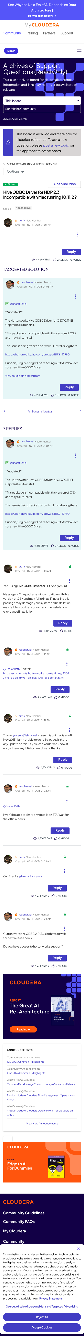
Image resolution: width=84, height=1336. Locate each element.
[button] (77, 232)
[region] (42, 1289)
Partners (49, 33)
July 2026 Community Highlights (25, 1061)
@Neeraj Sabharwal (25, 735)
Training (32, 33)
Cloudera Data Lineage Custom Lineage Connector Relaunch (42, 1084)
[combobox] (42, 109)
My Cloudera (14, 1230)
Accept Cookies (42, 1327)
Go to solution (65, 184)
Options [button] (13, 171)
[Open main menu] (79, 51)
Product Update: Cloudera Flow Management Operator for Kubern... (41, 1097)
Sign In (11, 50)
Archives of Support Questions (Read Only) (32, 163)
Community (12, 33)
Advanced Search (15, 119)
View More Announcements (42, 1123)
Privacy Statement (50, 1298)
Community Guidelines (23, 1212)
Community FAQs (19, 1221)
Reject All (42, 1317)
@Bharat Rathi (18, 303)
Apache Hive (23, 207)
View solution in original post (22, 375)
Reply (71, 251)
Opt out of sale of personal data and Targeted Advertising (42, 1306)
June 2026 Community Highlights (26, 1073)
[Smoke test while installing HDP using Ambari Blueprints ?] (4, 411)
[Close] (78, 1248)
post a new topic (56, 145)
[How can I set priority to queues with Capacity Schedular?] (80, 410)
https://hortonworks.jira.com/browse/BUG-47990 (37, 354)
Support (67, 33)
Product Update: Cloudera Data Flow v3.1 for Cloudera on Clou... (40, 1112)
